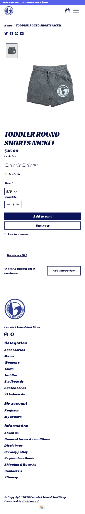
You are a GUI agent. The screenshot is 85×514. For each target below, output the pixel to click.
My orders (13, 416)
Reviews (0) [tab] (17, 255)
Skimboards (14, 394)
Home (8, 25)
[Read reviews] (18, 165)
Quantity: (10, 197)
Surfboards (14, 381)
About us (11, 432)
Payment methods (19, 458)
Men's (9, 356)
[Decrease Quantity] (8, 204)
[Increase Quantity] (17, 204)
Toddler (11, 375)
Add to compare (19, 234)
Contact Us (13, 471)
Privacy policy (16, 452)
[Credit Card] (41, 507)
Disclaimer (13, 445)
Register (11, 410)
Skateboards (15, 387)
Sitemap (11, 477)
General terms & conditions (27, 439)
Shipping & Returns (20, 464)
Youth (9, 368)
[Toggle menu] (76, 10)
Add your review (64, 270)
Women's (12, 362)
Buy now (42, 225)
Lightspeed (30, 501)
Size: (8, 183)
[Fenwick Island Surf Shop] (8, 10)
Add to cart (42, 216)
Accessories (14, 349)
